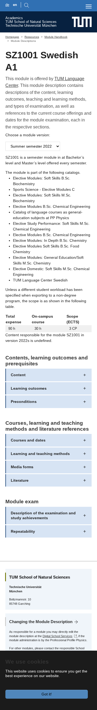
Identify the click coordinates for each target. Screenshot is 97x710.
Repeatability (23, 531)
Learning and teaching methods (40, 453)
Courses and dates (28, 440)
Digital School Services (57, 636)
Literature (20, 480)
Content (18, 375)
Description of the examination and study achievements (43, 515)
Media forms (22, 467)
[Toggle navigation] (88, 6)
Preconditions (24, 401)
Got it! (46, 694)
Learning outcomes (29, 388)
